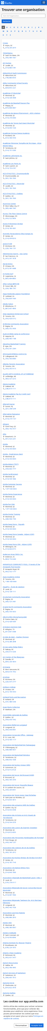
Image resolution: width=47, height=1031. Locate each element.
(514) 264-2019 (10, 48)
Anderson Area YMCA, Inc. (13, 554)
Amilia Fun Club (9, 504)
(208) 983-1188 (10, 339)
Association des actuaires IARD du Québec (19, 805)
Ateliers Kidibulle (9, 933)
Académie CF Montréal (11, 93)
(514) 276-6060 (10, 118)
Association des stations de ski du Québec (19, 848)
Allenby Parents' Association (14, 364)
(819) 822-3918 (10, 988)
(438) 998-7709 (10, 519)
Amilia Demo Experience (12, 494)
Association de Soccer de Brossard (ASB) (18, 775)
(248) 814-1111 (10, 389)
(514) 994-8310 (10, 238)
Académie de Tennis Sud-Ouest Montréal (18, 123)
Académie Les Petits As (12, 163)
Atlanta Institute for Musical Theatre (17, 943)
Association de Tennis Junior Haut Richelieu (19, 795)
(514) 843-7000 (10, 872)
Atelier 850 (7, 923)
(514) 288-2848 (10, 642)
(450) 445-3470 (10, 780)
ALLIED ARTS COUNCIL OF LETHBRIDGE (18, 374)
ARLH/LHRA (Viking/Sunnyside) (15, 617)
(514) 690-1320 (10, 128)
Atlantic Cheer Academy (12, 953)
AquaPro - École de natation (13, 587)
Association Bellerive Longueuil (15, 725)
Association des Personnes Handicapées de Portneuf (23, 837)
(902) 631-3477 (10, 957)
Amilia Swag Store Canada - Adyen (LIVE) (18, 534)
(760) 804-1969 (10, 298)
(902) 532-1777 (10, 571)
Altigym (6, 424)
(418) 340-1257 (10, 842)
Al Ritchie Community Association (16, 324)
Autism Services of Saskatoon (14, 973)
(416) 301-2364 (10, 348)
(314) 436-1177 (10, 740)
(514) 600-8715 (10, 549)
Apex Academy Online (11, 577)
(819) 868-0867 (10, 108)
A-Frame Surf (8, 274)
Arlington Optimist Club (12, 627)
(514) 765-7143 (10, 862)
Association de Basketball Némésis (16, 755)
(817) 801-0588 (10, 632)
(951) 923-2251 (10, 439)
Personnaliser (21, 1025)
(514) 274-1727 (10, 419)
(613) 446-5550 (10, 138)
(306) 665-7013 (10, 977)
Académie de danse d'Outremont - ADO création (21, 113)
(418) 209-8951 (10, 790)
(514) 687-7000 (10, 895)
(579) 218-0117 (10, 882)
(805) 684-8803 (10, 278)
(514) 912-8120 (10, 770)
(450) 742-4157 (10, 429)
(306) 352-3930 (10, 328)
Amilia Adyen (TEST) (11, 464)
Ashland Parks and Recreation (14, 697)
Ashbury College (9, 687)
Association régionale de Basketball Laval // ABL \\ (22, 878)
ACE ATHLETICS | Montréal (13, 183)
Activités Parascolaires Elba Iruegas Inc (18, 234)
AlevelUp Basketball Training (14, 344)
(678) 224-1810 (10, 947)
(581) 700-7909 (10, 178)
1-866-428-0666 (11, 581)
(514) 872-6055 (10, 832)
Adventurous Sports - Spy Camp (15, 254)
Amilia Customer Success (12, 484)
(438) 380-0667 (10, 927)
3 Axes (5, 43)
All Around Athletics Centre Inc (15, 354)
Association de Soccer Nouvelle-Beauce (18, 785)
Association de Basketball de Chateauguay (19, 745)
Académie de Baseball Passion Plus (16, 103)
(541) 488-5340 (10, 702)
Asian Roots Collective (11, 707)
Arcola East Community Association (16, 597)
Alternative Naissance (11, 414)
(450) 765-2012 (10, 852)
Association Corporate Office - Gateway (18, 735)
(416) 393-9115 (10, 369)
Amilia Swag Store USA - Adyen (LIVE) (17, 544)
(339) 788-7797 (10, 288)
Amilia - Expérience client (13, 454)
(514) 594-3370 (10, 822)
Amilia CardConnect (10, 474)
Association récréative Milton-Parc (16, 868)
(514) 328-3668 (10, 98)
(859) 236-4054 (10, 662)
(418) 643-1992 (10, 720)
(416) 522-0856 (10, 218)
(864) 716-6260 (10, 559)
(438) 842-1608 (10, 760)
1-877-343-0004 (11, 489)
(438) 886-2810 (10, 917)
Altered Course (9, 404)
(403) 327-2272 (10, 379)
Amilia (5, 444)
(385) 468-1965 (10, 208)
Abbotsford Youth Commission (15, 73)
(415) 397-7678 (10, 258)
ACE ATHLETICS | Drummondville (16, 173)
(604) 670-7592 (10, 672)
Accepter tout (36, 1025)
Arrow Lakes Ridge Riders (13, 647)
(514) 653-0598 (10, 810)
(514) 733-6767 (10, 168)
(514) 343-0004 (10, 449)
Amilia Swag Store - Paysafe (13, 524)
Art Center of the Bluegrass (13, 657)
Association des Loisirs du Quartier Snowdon (20, 828)
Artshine (6, 677)
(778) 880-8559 (10, 78)
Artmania (6, 667)
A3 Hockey (7, 63)
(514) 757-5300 (10, 150)
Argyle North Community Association (17, 607)
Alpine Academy (9, 384)
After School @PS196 (11, 284)
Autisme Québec (9, 993)
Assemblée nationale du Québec (15, 715)
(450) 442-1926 (10, 907)
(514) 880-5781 (10, 68)
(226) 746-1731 (10, 248)
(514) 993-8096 (10, 937)
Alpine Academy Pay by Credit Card (16, 394)
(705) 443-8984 (10, 359)
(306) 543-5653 (10, 612)
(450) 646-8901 (10, 730)
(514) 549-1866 (10, 479)
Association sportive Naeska (14, 913)
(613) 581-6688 (10, 268)
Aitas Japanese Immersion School (16, 314)
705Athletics (8, 53)
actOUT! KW (7, 244)
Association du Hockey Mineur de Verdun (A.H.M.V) (22, 858)
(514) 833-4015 (10, 800)
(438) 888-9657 (10, 750)
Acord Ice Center (9, 203)
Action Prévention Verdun (13, 224)
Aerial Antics (8, 264)
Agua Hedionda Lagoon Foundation (16, 294)
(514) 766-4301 (10, 228)
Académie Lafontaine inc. (12, 156)
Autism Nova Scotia (10, 963)
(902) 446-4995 (10, 967)
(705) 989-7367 (10, 58)
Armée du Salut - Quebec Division (16, 637)
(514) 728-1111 (10, 592)
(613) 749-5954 (10, 692)
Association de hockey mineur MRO (16, 765)
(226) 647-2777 (10, 682)
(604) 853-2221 (10, 88)
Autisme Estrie (8, 983)
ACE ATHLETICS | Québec (13, 193)
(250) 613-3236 (10, 652)
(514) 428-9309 (10, 622)
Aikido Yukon (8, 304)
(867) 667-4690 (10, 308)
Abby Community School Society (15, 83)
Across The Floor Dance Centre (15, 213)
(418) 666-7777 (10, 469)
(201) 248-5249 (10, 409)
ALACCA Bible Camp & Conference (16, 334)
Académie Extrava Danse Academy (16, 133)
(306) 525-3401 (10, 601)
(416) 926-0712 (10, 318)
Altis (4, 434)
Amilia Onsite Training (11, 514)
